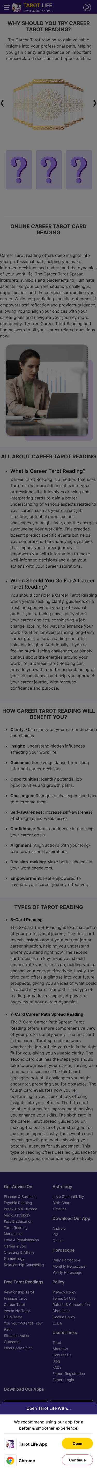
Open (77, 1443)
